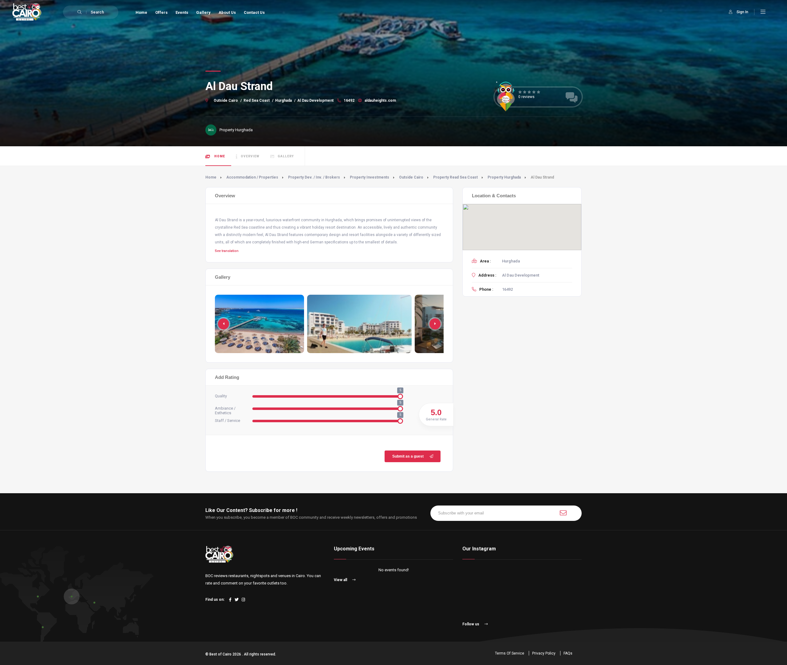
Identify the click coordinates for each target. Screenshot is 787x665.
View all (341, 580)
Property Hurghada (504, 177)
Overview (250, 156)
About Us (227, 12)
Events (182, 12)
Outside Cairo (226, 100)
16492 (348, 100)
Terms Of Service (509, 653)
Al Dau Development (315, 100)
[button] (435, 323)
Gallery (203, 12)
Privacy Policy (544, 653)
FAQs (568, 653)
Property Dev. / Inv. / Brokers (314, 177)
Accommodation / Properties (252, 177)
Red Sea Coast (256, 100)
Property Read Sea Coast (455, 177)
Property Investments (369, 177)
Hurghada (283, 100)
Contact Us (254, 12)
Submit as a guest (408, 456)
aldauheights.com (380, 100)
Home (141, 12)
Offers (161, 12)
